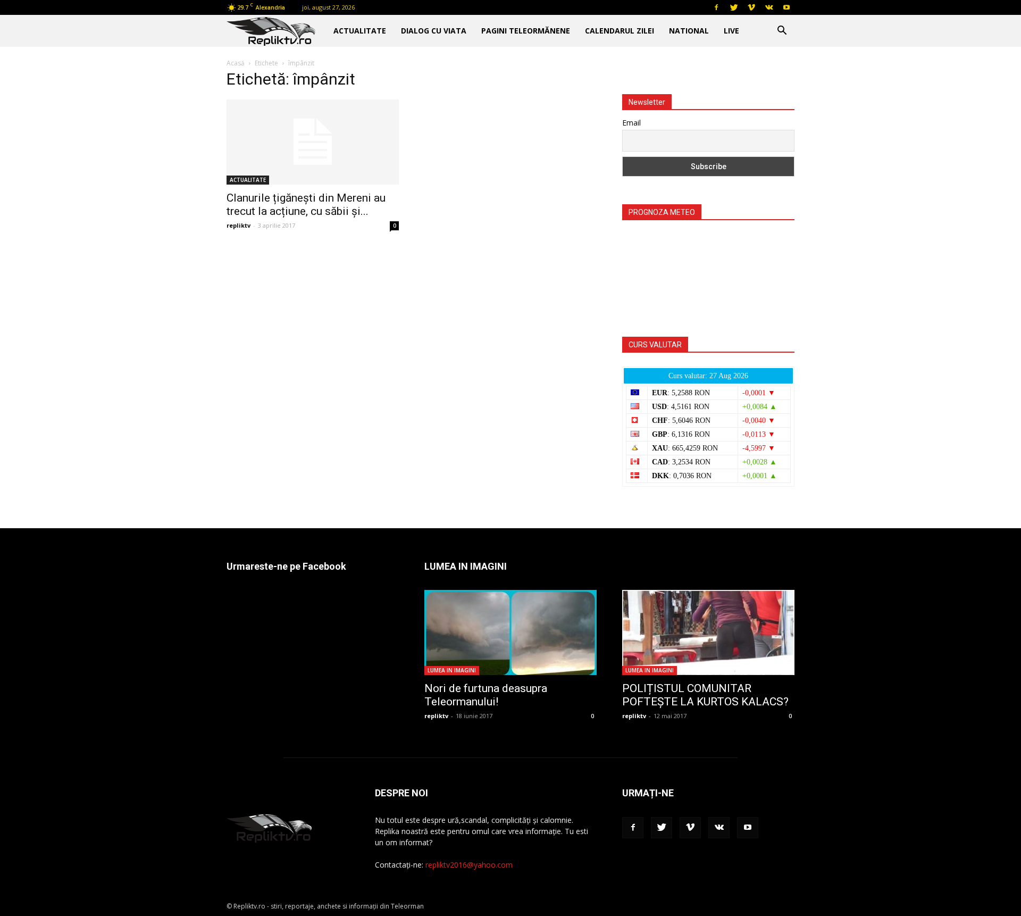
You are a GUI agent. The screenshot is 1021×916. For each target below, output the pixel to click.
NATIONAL (689, 31)
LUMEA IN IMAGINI (452, 670)
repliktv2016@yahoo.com (469, 865)
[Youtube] (786, 7)
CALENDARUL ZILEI (619, 31)
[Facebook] (716, 7)
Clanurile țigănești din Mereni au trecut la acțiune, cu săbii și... (306, 204)
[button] (781, 32)
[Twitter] (734, 7)
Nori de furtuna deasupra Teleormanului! (485, 695)
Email (631, 123)
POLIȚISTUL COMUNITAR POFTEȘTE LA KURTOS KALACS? (705, 695)
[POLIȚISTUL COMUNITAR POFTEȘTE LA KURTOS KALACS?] (708, 632)
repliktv (238, 225)
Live (731, 31)
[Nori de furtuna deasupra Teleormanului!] (510, 632)
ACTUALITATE (359, 31)
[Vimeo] (751, 7)
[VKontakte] (769, 7)
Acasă (236, 63)
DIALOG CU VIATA (433, 31)
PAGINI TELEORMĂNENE (525, 31)
